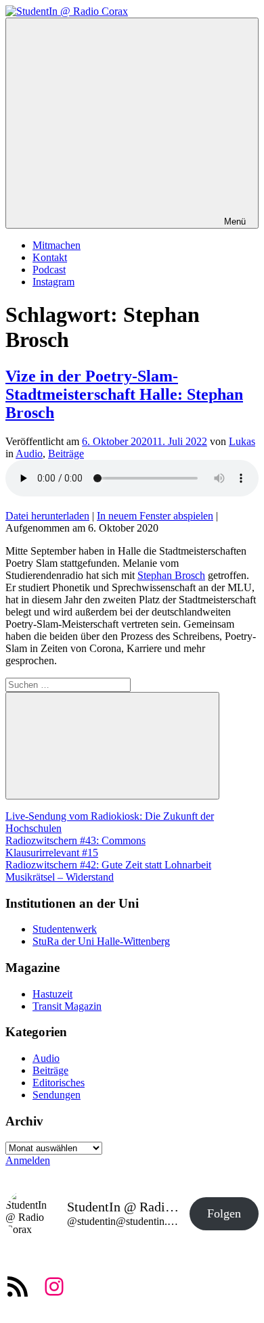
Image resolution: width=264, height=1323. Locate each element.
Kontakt (49, 257)
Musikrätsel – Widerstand (59, 877)
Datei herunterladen (47, 515)
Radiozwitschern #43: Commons (75, 840)
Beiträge (66, 453)
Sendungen (56, 1094)
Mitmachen (56, 245)
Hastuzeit (52, 994)
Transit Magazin (67, 1006)
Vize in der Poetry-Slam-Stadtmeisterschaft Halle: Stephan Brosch (124, 394)
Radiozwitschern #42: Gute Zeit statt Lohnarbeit (108, 865)
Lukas (242, 441)
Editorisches (58, 1082)
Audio (29, 453)
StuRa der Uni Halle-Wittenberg (101, 941)
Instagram (53, 281)
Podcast (49, 269)
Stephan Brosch (171, 575)
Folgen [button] (224, 1213)
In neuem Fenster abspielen (155, 515)
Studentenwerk (64, 929)
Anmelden (27, 1160)
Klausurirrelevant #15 (51, 852)
